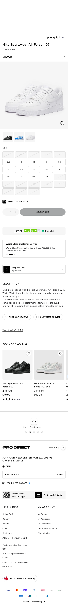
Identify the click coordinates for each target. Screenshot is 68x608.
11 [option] (21, 176)
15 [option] (36, 185)
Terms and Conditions (47, 528)
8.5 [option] (21, 169)
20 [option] (23, 192)
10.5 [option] (8, 176)
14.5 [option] (23, 185)
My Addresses (44, 518)
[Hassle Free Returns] (34, 423)
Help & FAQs (8, 514)
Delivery (6, 518)
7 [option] (46, 161)
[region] (34, 95)
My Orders (42, 514)
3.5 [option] (23, 155)
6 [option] (21, 161)
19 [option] (11, 192)
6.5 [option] (34, 161)
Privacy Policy (44, 533)
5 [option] (62, 155)
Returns (5, 523)
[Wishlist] (64, 55)
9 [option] (33, 169)
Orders (5, 528)
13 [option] (62, 177)
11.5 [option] (34, 176)
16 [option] (49, 185)
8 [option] (8, 169)
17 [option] (62, 185)
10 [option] (59, 169)
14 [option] (11, 185)
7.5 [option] (59, 161)
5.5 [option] (8, 161)
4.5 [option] (49, 155)
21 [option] (36, 192)
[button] (6, 254)
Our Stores (7, 533)
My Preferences (44, 523)
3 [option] (11, 155)
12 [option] (47, 176)
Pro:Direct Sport (38, 601)
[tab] (7, 466)
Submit (60, 474)
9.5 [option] (46, 169)
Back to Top (54, 447)
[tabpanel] (34, 475)
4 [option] (36, 155)
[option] (7, 137)
